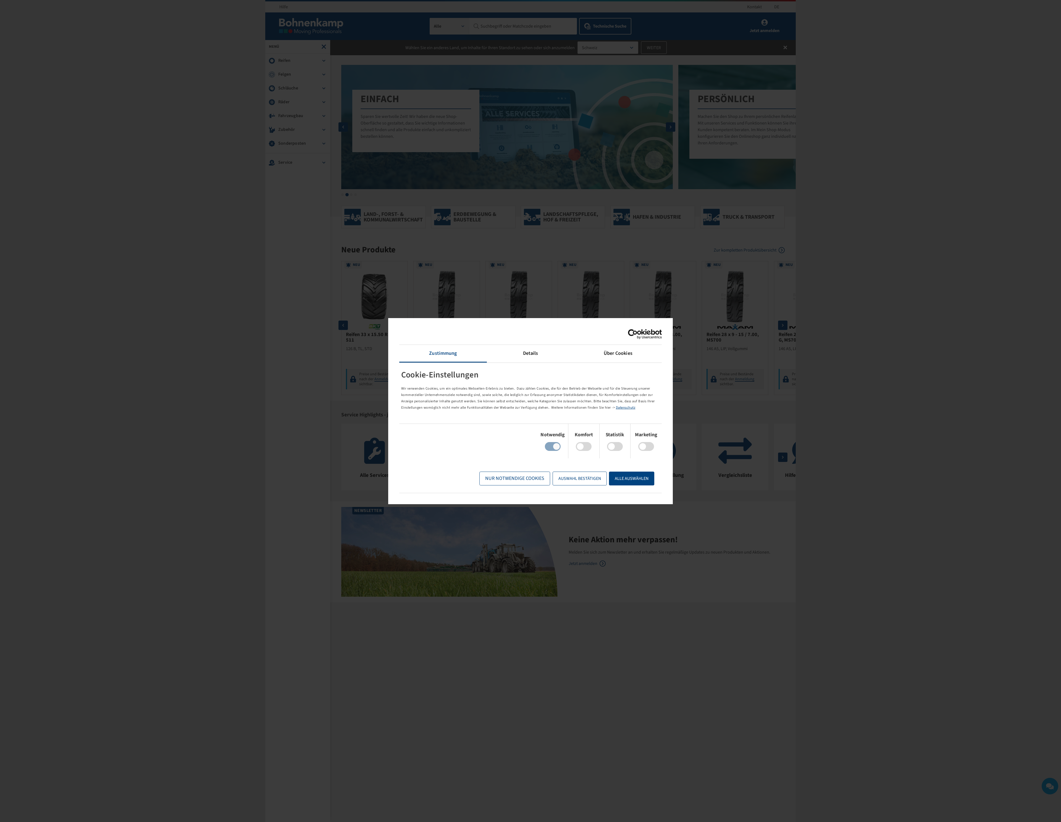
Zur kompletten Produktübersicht (745, 250)
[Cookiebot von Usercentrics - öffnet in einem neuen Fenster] (637, 334)
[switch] (584, 446)
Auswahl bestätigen (579, 478)
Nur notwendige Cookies (514, 478)
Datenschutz (625, 407)
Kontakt (754, 7)
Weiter (654, 48)
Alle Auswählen (631, 478)
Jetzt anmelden (583, 564)
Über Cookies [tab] (618, 353)
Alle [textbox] (437, 26)
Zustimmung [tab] (443, 353)
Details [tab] (530, 353)
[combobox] (450, 26)
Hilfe (283, 7)
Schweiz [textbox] (589, 48)
